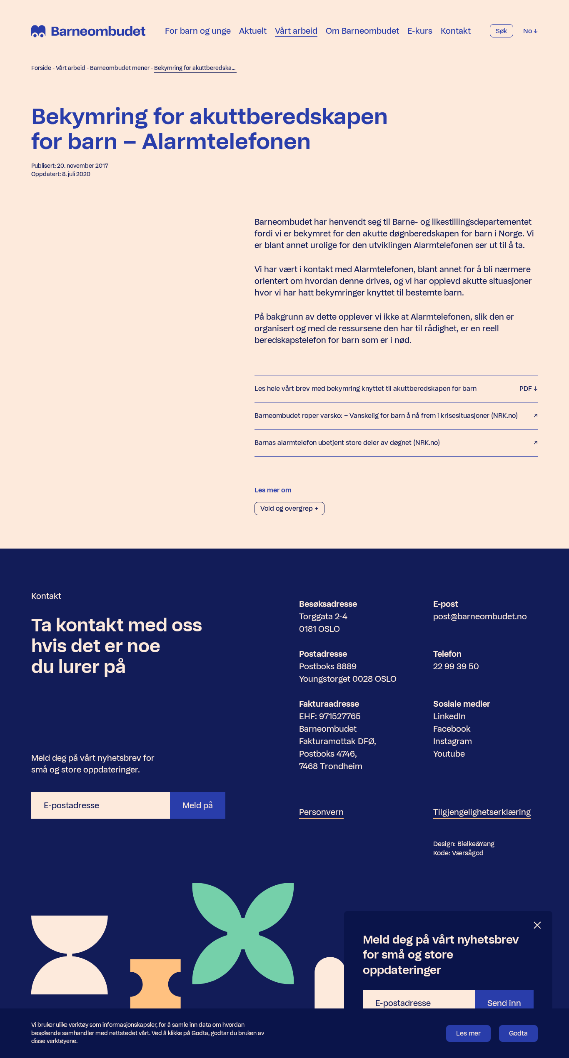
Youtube (449, 754)
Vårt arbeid (296, 31)
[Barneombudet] (88, 31)
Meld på (197, 805)
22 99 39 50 (456, 666)
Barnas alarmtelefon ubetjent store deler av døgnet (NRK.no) (347, 443)
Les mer (468, 1033)
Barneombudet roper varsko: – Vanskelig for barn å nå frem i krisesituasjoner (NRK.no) (386, 416)
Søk (501, 31)
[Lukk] (538, 925)
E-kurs (419, 31)
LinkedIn (449, 716)
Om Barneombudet (362, 31)
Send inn (504, 1003)
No (528, 31)
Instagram (452, 741)
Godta (518, 1033)
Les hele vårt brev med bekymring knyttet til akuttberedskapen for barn (394, 388)
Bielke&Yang (475, 844)
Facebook (452, 729)
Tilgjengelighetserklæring (482, 812)
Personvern (321, 812)
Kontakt (456, 31)
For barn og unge (198, 31)
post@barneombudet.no (480, 616)
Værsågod (468, 853)
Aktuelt (253, 31)
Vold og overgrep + (289, 508)
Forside (41, 68)
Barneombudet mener (120, 68)
